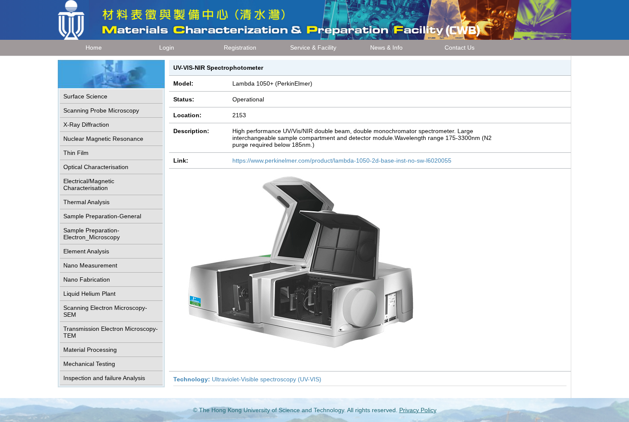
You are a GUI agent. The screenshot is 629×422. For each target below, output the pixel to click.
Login (166, 47)
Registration (240, 47)
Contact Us (460, 47)
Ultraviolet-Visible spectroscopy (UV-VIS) (247, 379)
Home (94, 47)
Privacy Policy (417, 410)
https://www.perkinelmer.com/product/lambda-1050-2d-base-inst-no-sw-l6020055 (341, 160)
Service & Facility (313, 47)
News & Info (386, 47)
